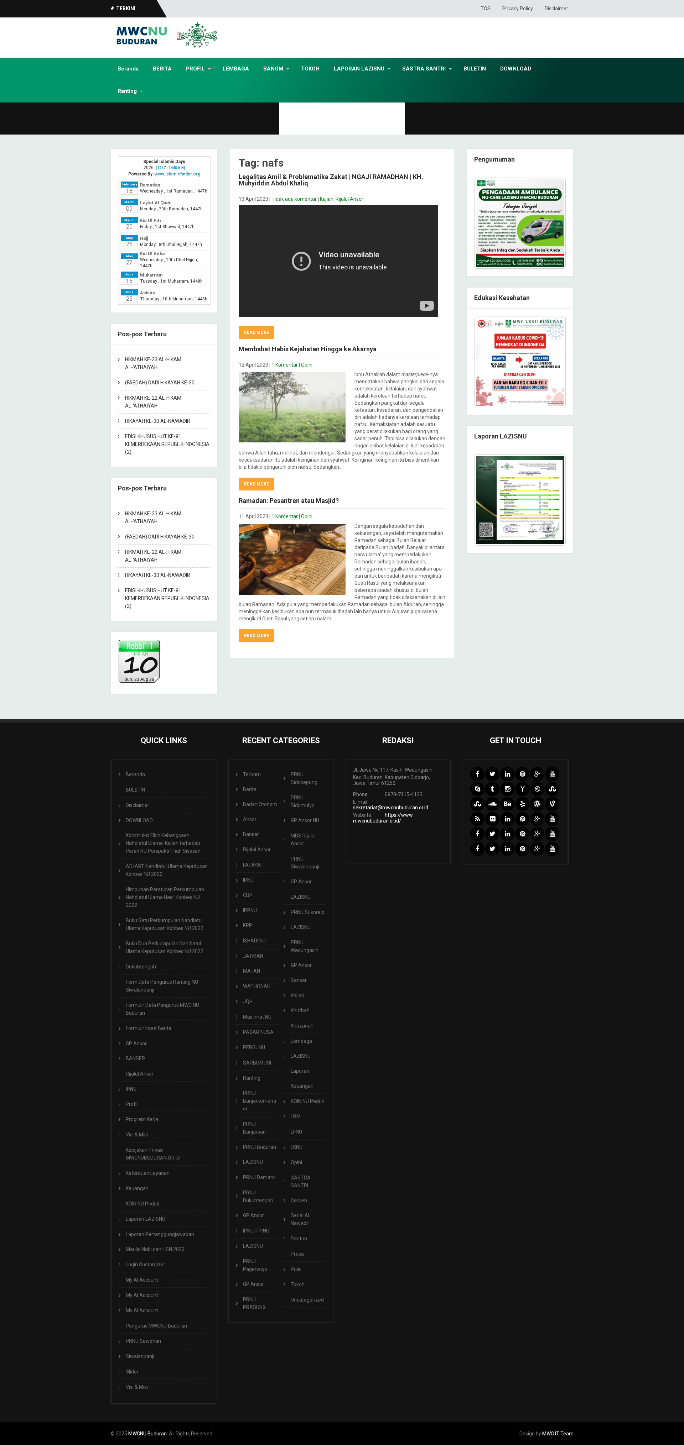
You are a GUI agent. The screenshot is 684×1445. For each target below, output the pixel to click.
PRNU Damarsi (259, 1177)
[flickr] (492, 819)
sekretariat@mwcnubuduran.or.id (390, 807)
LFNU (296, 1132)
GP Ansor (136, 1043)
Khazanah (302, 1026)
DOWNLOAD (515, 68)
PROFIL (195, 68)
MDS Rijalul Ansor (303, 839)
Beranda (128, 68)
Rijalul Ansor (349, 199)
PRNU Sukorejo (308, 912)
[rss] (477, 819)
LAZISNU (253, 1162)
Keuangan (137, 1188)
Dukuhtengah (141, 967)
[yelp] (522, 804)
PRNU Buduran (259, 1147)
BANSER (135, 1058)
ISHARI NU (254, 941)
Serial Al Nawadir (300, 1219)
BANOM (273, 68)
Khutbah (300, 1010)
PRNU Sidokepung (304, 778)
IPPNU (250, 910)
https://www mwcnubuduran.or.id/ (383, 818)
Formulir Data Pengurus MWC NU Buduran (162, 1009)
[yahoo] (522, 789)
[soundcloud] (492, 804)
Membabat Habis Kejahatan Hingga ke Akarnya (308, 349)
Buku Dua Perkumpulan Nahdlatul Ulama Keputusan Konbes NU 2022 (164, 947)
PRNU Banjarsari (254, 1128)
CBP (248, 895)
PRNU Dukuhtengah (258, 1196)
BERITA (162, 68)
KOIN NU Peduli (142, 1204)
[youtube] (552, 774)
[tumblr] (492, 789)
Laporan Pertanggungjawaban (160, 1234)
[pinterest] (522, 774)
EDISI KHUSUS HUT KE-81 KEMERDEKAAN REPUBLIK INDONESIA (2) (167, 444)
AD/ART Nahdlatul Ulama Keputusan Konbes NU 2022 (167, 870)
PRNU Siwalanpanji (305, 862)
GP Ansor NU (305, 820)
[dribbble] (537, 789)
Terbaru (252, 774)
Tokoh (298, 1284)
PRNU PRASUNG (254, 1303)
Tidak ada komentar (294, 199)
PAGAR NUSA (258, 1032)
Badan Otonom (260, 804)
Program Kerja (142, 1119)
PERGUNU (254, 1047)
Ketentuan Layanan (148, 1173)
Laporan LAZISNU (145, 1219)
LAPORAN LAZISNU (359, 68)
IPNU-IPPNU (256, 1231)
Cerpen (299, 1200)
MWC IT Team (558, 1433)
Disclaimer (556, 8)
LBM (296, 1116)
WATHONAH (256, 986)
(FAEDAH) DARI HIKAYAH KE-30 (160, 382)
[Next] (551, 361)
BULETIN (474, 68)
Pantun (299, 1238)
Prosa (297, 1254)
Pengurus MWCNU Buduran (156, 1326)
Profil (132, 1104)
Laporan (300, 1071)
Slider (132, 1372)
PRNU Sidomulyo (303, 801)
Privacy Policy (517, 8)
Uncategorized (307, 1300)
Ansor (249, 819)
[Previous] (489, 361)
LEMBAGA (236, 68)
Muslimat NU (257, 1017)
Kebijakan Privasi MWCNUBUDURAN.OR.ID (153, 1154)
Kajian (326, 199)
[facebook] (477, 774)
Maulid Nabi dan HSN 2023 (155, 1249)
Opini (306, 365)
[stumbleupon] (552, 789)
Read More (256, 332)
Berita (249, 789)
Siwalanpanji (140, 1356)
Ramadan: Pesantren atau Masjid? (289, 500)
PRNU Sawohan (143, 1341)
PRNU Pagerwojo (255, 1265)
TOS (486, 8)
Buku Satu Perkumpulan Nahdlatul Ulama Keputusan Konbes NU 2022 (164, 924)
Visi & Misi (137, 1134)
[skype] (477, 789)
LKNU (296, 1147)
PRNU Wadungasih (304, 946)
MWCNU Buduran (147, 1433)
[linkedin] (507, 774)
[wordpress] (537, 804)
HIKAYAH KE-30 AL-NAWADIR (157, 421)
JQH (248, 1001)
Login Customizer (145, 1264)
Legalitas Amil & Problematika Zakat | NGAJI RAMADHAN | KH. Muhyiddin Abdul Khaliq (331, 180)
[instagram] (507, 789)
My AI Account (142, 1280)
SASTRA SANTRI (424, 68)
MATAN (251, 971)
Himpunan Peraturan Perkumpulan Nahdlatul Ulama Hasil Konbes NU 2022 (165, 897)
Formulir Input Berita (148, 1028)
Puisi (296, 1269)
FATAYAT (253, 865)
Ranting (127, 91)
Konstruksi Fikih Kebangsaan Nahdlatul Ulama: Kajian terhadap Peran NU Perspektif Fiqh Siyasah (163, 843)
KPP (247, 925)
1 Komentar (284, 365)
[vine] (552, 804)
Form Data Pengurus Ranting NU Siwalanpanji (162, 986)
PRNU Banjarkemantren (260, 1101)
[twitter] (492, 774)
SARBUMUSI (257, 1063)
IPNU (131, 1089)
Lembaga (301, 1041)
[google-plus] (537, 774)
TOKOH (310, 68)
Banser (251, 834)
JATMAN (253, 956)
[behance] (507, 804)
